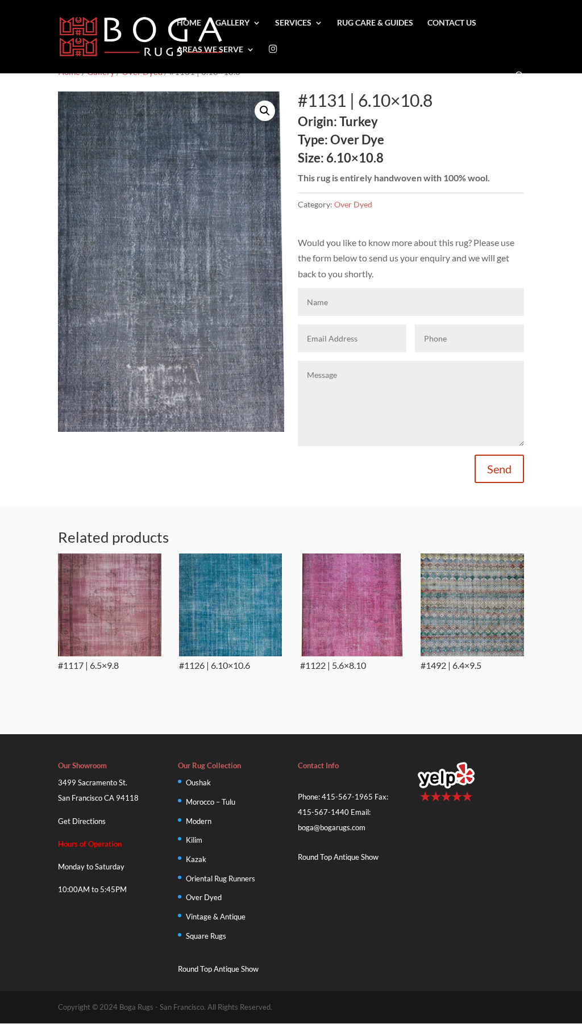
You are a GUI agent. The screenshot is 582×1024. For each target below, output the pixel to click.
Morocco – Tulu (210, 801)
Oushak (198, 782)
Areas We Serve (210, 49)
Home (189, 23)
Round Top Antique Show (218, 968)
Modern (198, 821)
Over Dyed (353, 204)
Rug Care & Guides (375, 23)
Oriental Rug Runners (220, 878)
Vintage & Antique (216, 916)
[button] (265, 111)
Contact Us (451, 23)
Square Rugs (206, 935)
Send (499, 469)
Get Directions (82, 821)
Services (293, 23)
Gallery (232, 23)
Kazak (196, 859)
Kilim (194, 839)
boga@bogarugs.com (331, 827)
